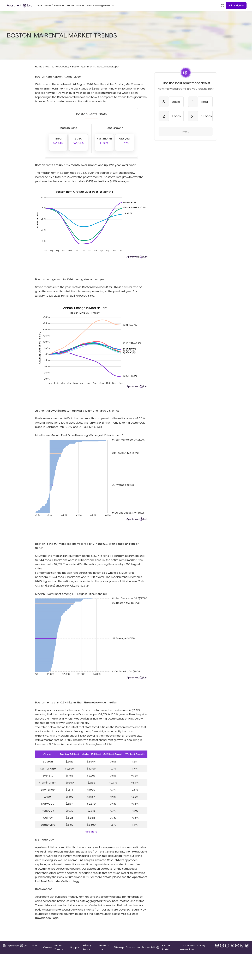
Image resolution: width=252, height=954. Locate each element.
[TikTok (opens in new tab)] (247, 946)
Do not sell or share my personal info (191, 947)
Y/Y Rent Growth (135, 754)
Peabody (48, 810)
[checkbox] (171, 102)
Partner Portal (169, 947)
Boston (48, 761)
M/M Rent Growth (113, 754)
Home (38, 66)
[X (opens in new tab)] (232, 946)
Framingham (48, 782)
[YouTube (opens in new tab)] (237, 946)
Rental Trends (61, 947)
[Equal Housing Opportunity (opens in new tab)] (217, 946)
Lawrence (48, 789)
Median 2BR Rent (91, 754)
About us (35, 947)
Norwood (47, 803)
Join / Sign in (236, 5)
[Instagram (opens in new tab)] (242, 946)
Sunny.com (133, 947)
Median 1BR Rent (69, 754)
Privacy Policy (87, 947)
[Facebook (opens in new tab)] (227, 946)
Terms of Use (104, 947)
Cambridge (48, 768)
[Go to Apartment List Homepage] (19, 5)
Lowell (48, 796)
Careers (48, 947)
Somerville (47, 824)
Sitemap (119, 947)
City (45, 754)
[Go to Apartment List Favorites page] (222, 5)
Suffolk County (60, 66)
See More (91, 831)
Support (75, 947)
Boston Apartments (83, 66)
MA (47, 66)
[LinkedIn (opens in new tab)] (222, 946)
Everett (48, 775)
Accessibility (151, 947)
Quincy (48, 817)
